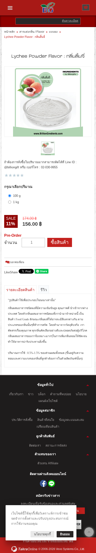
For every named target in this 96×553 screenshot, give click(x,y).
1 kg (16, 202)
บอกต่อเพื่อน (17, 262)
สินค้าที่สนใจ (45, 420)
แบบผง (53, 31)
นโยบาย (81, 394)
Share (14, 272)
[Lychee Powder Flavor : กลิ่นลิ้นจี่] (48, 102)
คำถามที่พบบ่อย (60, 394)
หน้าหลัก (9, 31)
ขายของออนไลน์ (58, 541)
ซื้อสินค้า (60, 242)
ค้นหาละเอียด (70, 20)
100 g (17, 195)
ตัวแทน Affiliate (48, 463)
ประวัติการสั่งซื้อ (22, 420)
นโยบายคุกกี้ (42, 534)
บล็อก (41, 394)
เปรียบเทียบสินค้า (48, 426)
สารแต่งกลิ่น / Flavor (31, 31)
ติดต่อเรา (35, 445)
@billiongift (51, 483)
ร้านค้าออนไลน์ (32, 541)
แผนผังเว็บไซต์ (48, 401)
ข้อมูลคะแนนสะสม (71, 420)
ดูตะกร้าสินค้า (85, 7)
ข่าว (30, 394)
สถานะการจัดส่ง (56, 445)
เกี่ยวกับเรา (16, 394)
